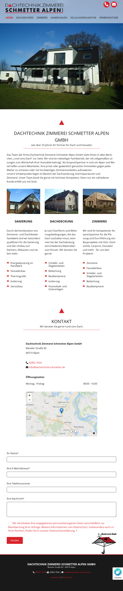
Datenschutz (67, 577)
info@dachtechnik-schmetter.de (77, 572)
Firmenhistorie (108, 17)
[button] (61, 411)
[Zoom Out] (29, 400)
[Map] (61, 414)
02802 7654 (40, 572)
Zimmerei (42, 17)
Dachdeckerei (25, 17)
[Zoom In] (29, 395)
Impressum (55, 577)
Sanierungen (59, 17)
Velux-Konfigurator (83, 17)
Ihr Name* (13, 453)
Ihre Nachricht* (15, 498)
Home (9, 17)
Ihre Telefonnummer (18, 483)
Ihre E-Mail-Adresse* (18, 468)
